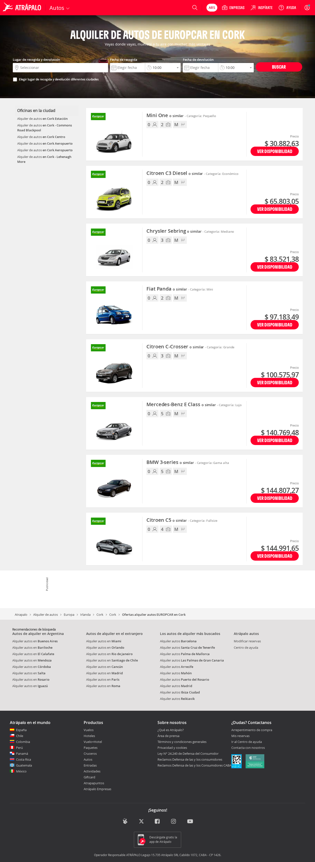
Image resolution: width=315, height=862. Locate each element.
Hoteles (89, 736)
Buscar (279, 67)
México (21, 771)
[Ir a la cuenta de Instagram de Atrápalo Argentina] (174, 821)
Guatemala (24, 765)
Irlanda (85, 614)
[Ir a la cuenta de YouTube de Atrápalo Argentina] (190, 821)
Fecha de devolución (198, 59)
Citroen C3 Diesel (174, 173)
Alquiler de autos (45, 614)
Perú (19, 747)
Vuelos (89, 730)
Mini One (165, 115)
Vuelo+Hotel (93, 741)
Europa (69, 614)
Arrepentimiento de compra (251, 730)
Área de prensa (168, 736)
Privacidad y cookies (172, 747)
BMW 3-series (170, 462)
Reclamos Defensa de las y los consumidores (190, 759)
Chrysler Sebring (173, 231)
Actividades (92, 771)
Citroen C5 (166, 520)
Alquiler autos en (35, 641)
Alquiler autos (178, 641)
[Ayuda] (287, 8)
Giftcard (89, 777)
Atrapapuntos (94, 783)
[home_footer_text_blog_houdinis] (125, 821)
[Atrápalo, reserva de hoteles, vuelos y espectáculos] (22, 7)
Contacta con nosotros (248, 748)
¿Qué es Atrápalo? (171, 730)
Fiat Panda (166, 289)
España (21, 730)
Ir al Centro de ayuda (246, 742)
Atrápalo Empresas (97, 789)
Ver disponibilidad (274, 151)
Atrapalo (21, 614)
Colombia (23, 741)
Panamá (22, 753)
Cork (99, 614)
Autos (88, 759)
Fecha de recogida (123, 59)
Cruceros (90, 753)
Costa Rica (23, 759)
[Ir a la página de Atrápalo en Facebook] (157, 821)
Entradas (90, 765)
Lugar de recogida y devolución (36, 59)
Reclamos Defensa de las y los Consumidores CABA (194, 765)
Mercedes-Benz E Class (181, 404)
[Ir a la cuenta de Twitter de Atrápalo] (141, 821)
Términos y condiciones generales (182, 741)
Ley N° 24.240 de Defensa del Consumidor (188, 753)
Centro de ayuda (246, 647)
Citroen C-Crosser (175, 347)
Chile (19, 736)
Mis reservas (240, 736)
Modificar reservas (247, 641)
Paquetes (90, 747)
